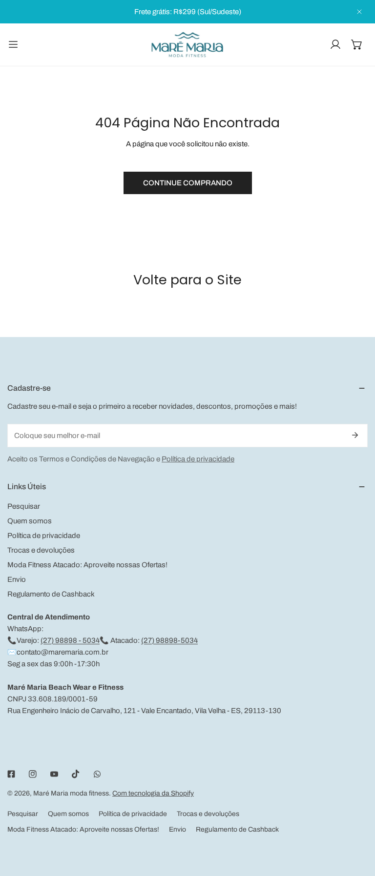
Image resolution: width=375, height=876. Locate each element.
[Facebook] (11, 774)
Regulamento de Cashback (51, 594)
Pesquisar (23, 506)
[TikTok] (75, 774)
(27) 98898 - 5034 (70, 640)
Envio (16, 579)
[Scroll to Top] (357, 824)
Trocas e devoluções (41, 550)
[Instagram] (32, 774)
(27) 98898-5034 (169, 640)
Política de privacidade (198, 459)
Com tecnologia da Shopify (153, 793)
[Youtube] (54, 774)
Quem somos (29, 521)
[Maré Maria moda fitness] (187, 45)
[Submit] (355, 435)
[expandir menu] (13, 44)
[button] (357, 44)
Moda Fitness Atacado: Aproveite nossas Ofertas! (87, 565)
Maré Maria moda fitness (71, 793)
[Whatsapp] (97, 774)
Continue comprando (187, 183)
